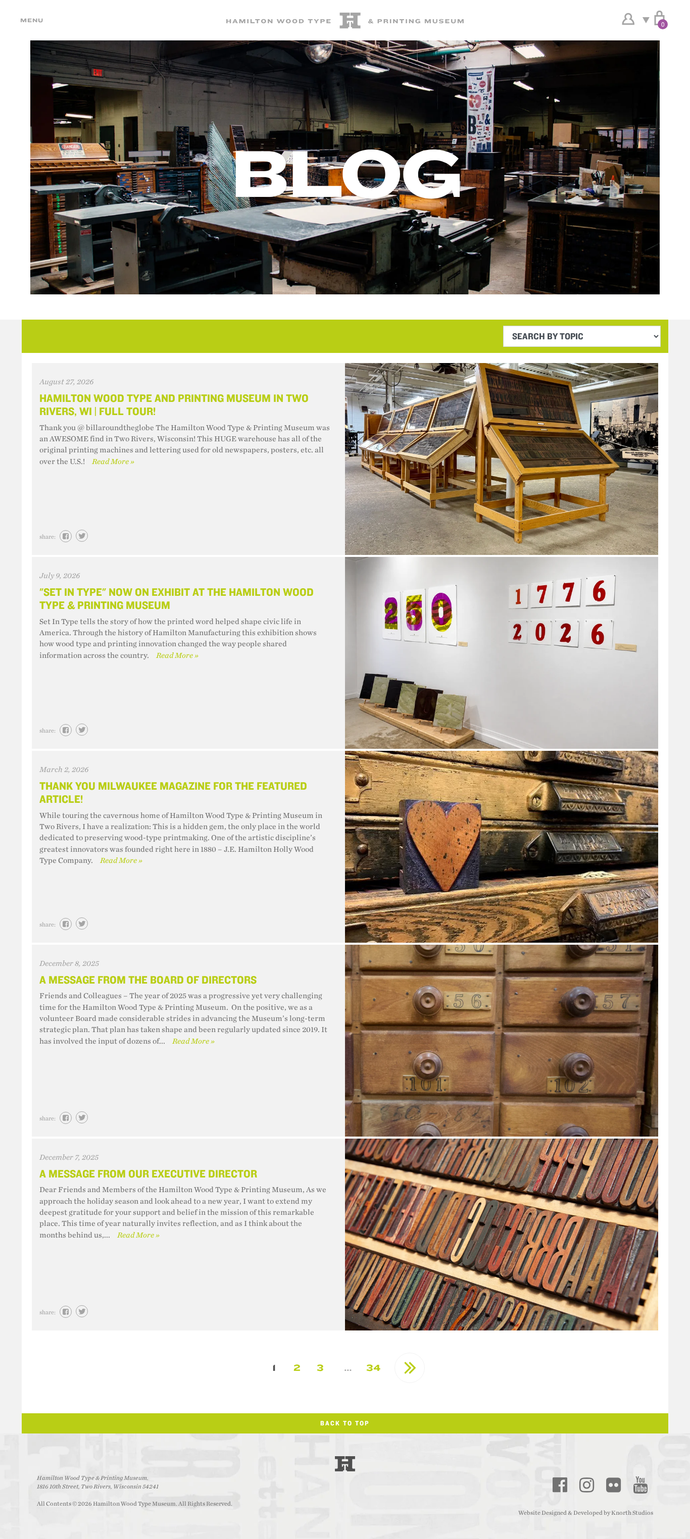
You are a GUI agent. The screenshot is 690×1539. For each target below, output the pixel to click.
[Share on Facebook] (66, 536)
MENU (30, 20)
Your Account (628, 19)
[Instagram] (587, 1485)
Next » (410, 1368)
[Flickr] (614, 1485)
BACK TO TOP (345, 1423)
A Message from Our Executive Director (148, 1173)
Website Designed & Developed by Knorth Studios (585, 1512)
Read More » (113, 461)
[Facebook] (560, 1485)
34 (373, 1367)
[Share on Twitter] (82, 536)
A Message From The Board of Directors (148, 979)
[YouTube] (640, 1485)
